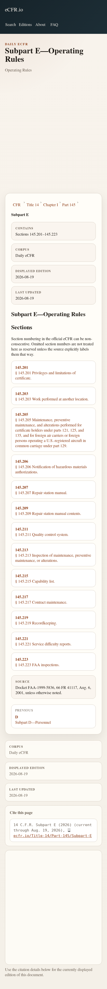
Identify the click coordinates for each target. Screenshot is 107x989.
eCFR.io (14, 9)
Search (10, 24)
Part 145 (68, 204)
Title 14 (33, 204)
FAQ (54, 24)
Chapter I (50, 204)
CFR (17, 204)
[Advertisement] (53, 137)
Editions (25, 24)
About (40, 24)
